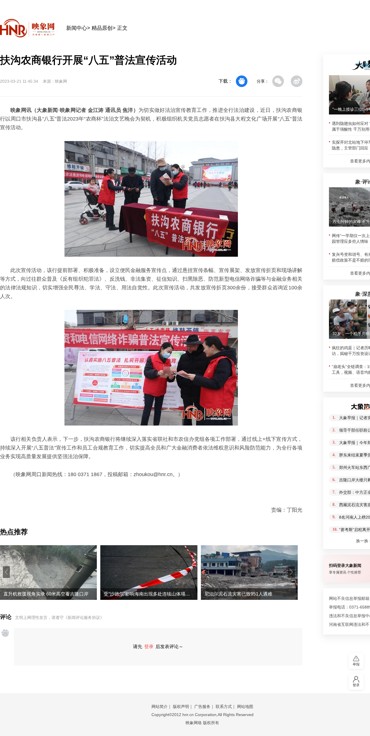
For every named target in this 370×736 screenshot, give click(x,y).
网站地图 (245, 706)
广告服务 (202, 706)
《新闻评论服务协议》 (84, 617)
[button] (6, 572)
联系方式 (224, 706)
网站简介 (159, 706)
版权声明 (181, 706)
